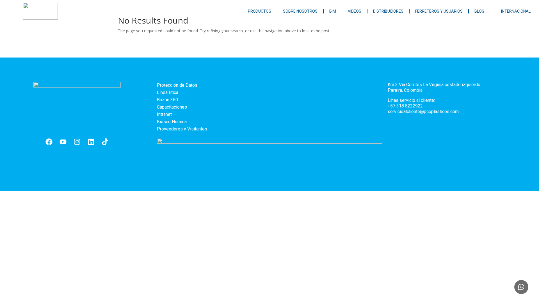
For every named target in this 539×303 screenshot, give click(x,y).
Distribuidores (388, 11)
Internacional (516, 11)
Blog (479, 11)
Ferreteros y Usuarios (439, 11)
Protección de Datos (177, 85)
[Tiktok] (105, 142)
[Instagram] (77, 142)
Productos (259, 11)
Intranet (164, 114)
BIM (332, 11)
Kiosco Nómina (172, 121)
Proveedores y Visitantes (182, 129)
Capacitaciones (172, 107)
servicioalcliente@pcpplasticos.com (423, 111)
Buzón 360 (167, 99)
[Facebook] (49, 142)
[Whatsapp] (521, 287)
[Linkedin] (91, 142)
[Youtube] (63, 142)
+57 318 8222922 (405, 106)
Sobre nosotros (300, 11)
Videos (354, 11)
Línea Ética (167, 92)
